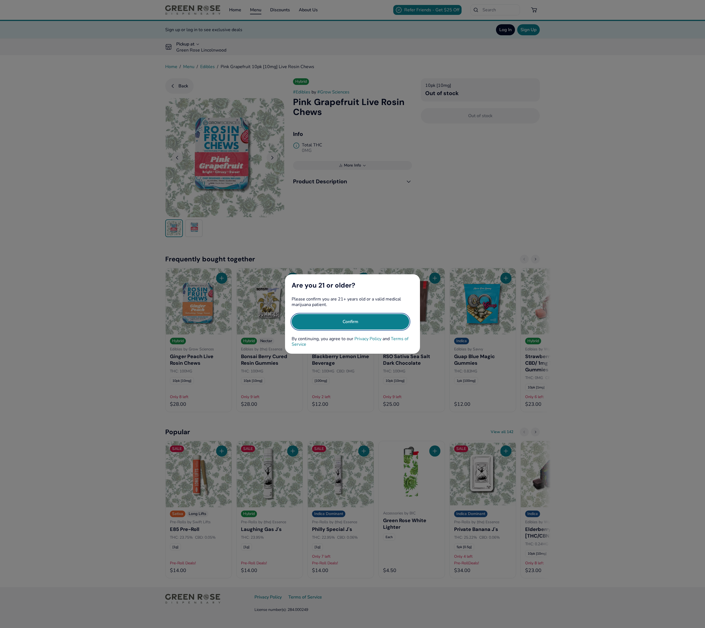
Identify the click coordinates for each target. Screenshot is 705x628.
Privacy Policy (367, 339)
